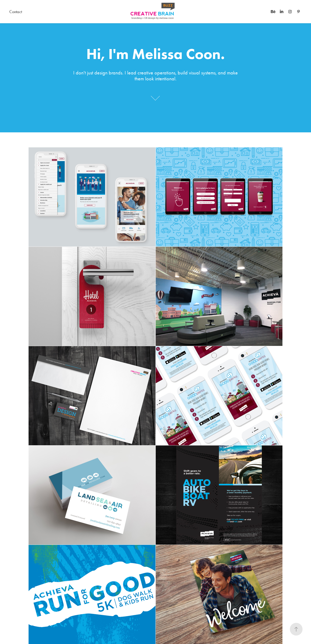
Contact (15, 11)
